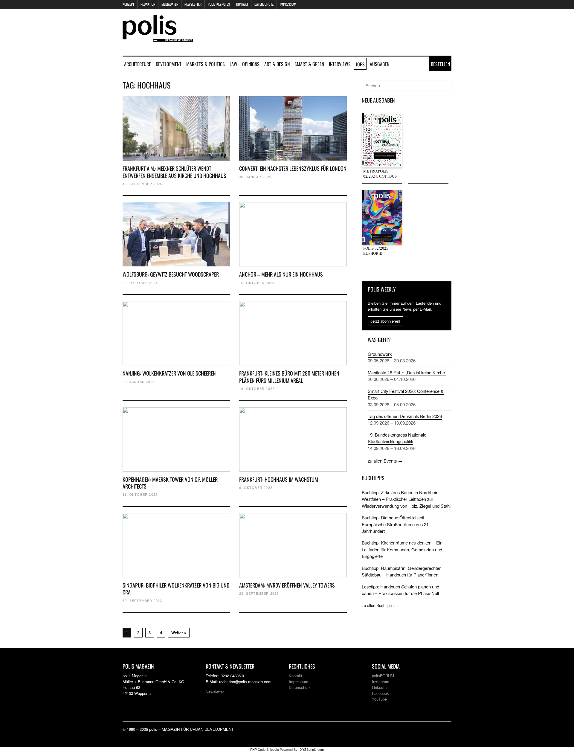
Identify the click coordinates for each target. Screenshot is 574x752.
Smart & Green (309, 64)
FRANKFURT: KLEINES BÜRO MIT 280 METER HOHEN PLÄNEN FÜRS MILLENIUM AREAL (289, 376)
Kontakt (242, 4)
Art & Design (277, 64)
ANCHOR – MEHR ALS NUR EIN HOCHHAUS (281, 274)
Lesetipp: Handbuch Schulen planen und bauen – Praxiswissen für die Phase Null (400, 589)
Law (233, 64)
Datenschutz (264, 4)
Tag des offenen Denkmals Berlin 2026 (405, 416)
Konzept (128, 4)
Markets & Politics (205, 64)
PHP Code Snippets (264, 749)
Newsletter (192, 4)
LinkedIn (379, 687)
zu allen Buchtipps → (380, 605)
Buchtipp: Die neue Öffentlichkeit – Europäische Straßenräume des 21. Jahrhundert (396, 524)
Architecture (137, 64)
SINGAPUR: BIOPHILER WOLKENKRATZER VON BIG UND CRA (176, 588)
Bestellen (440, 64)
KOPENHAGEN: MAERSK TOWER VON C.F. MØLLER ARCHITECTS (170, 482)
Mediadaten (169, 4)
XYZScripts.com (312, 749)
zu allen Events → (385, 460)
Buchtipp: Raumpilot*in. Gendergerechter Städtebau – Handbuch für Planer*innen (401, 571)
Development (168, 64)
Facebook (380, 693)
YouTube (379, 699)
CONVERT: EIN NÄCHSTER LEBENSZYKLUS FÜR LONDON (292, 168)
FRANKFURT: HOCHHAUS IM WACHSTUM (278, 479)
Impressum (288, 4)
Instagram (380, 681)
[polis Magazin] (158, 38)
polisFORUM (383, 675)
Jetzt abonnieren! (385, 321)
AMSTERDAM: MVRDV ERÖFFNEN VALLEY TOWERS (287, 585)
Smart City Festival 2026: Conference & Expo (406, 394)
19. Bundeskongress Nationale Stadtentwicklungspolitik (397, 437)
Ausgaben (379, 64)
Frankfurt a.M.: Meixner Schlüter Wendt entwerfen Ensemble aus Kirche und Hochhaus (174, 171)
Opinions (250, 64)
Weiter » (178, 632)
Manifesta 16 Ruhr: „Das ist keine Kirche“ (407, 372)
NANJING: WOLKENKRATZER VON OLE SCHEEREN (169, 373)
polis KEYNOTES (219, 4)
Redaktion (148, 4)
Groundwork (380, 354)
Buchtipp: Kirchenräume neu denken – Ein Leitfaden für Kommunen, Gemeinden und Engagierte (402, 549)
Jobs (360, 64)
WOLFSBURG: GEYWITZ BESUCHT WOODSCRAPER (171, 274)
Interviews (340, 64)
